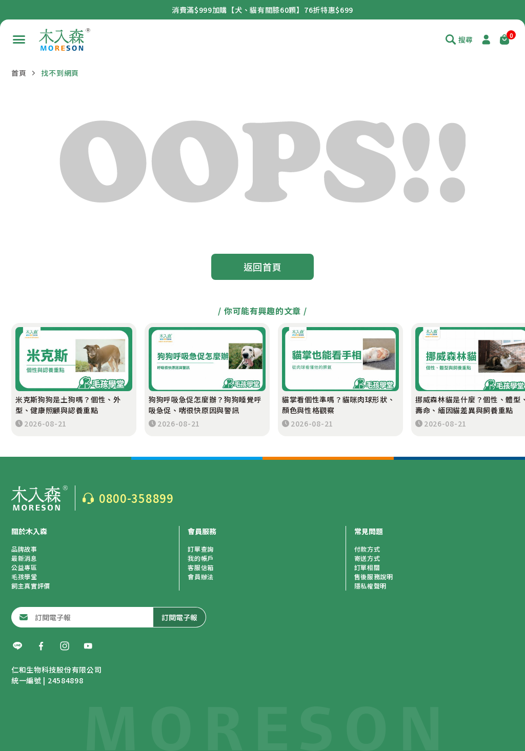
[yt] (88, 646)
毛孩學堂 (24, 576)
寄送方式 (367, 558)
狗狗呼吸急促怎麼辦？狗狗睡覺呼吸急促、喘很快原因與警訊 (205, 404)
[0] (504, 39)
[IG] (64, 646)
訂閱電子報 (179, 617)
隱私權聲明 (370, 585)
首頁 (18, 73)
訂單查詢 (201, 548)
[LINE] (17, 646)
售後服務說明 (373, 576)
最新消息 (24, 558)
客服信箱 (201, 567)
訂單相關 (367, 567)
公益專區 (24, 567)
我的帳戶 (201, 558)
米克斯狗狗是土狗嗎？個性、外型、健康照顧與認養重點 (68, 404)
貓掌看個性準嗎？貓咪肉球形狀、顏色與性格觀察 (338, 404)
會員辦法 (201, 576)
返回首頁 (263, 266)
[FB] (41, 646)
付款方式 (367, 548)
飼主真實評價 (30, 585)
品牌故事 (24, 548)
